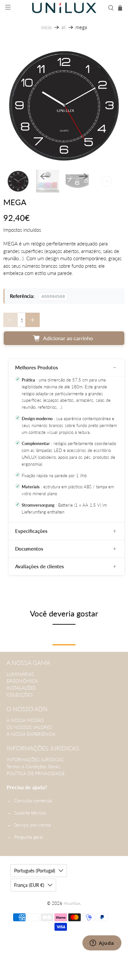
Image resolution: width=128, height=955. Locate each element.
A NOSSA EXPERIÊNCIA (31, 734)
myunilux (72, 903)
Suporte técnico (30, 812)
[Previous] (45, 176)
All (63, 27)
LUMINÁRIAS (20, 674)
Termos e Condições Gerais (33, 766)
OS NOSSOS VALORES (29, 727)
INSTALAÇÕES (21, 688)
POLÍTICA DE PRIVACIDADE (36, 773)
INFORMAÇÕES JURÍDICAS (35, 759)
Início (46, 27)
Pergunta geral (28, 837)
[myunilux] (64, 8)
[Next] (83, 176)
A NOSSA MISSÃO (25, 720)
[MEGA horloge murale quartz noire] (64, 105)
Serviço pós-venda (32, 825)
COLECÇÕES (19, 694)
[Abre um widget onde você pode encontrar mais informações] (101, 943)
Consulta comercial (33, 800)
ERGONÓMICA (22, 681)
